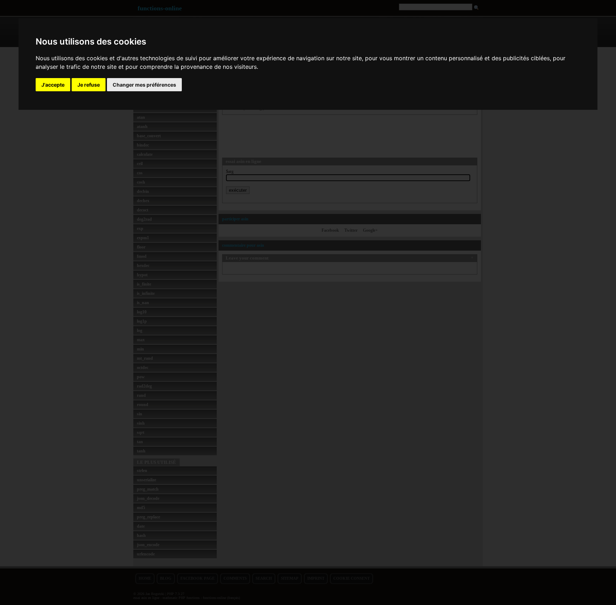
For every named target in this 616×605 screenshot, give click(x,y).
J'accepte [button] (53, 85)
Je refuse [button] (88, 85)
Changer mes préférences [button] (144, 85)
